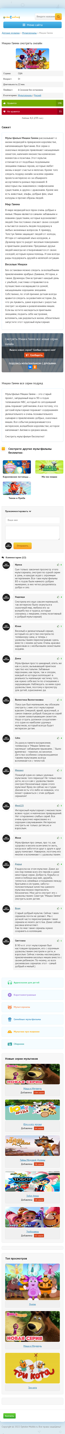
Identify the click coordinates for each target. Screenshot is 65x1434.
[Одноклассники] (35, 367)
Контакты (9, 1415)
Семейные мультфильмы (27, 1019)
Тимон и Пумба (16, 498)
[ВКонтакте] (30, 367)
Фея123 (19, 805)
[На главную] (13, 17)
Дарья (18, 864)
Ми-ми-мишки (49, 476)
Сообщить (36, 355)
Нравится (34, 103)
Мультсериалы (25, 95)
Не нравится (34, 111)
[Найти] (58, 16)
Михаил (19, 770)
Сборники (19, 1043)
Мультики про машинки (27, 1031)
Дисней (37, 95)
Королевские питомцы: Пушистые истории (17, 476)
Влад (17, 908)
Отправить (22, 545)
